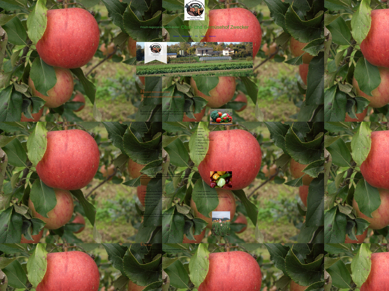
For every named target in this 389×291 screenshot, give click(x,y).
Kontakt (203, 36)
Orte (196, 36)
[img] (194, 10)
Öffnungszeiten (187, 36)
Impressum (212, 36)
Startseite (176, 36)
